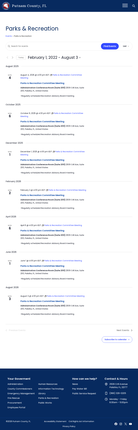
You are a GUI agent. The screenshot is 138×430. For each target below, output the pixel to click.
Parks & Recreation (48, 398)
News (75, 384)
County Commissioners (20, 388)
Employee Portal (16, 407)
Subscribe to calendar (116, 339)
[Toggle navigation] (125, 6)
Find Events (110, 46)
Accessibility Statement (55, 421)
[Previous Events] (7, 57)
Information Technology (51, 388)
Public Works (45, 402)
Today (21, 57)
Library (42, 393)
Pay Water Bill (79, 388)
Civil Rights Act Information (81, 421)
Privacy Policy (69, 426)
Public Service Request (84, 393)
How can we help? (84, 379)
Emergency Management (21, 393)
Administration (15, 384)
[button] (134, 6)
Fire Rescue (14, 398)
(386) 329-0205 (117, 393)
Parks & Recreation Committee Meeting (42, 83)
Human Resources (47, 384)
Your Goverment (19, 379)
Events (9, 36)
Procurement (15, 402)
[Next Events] (12, 57)
